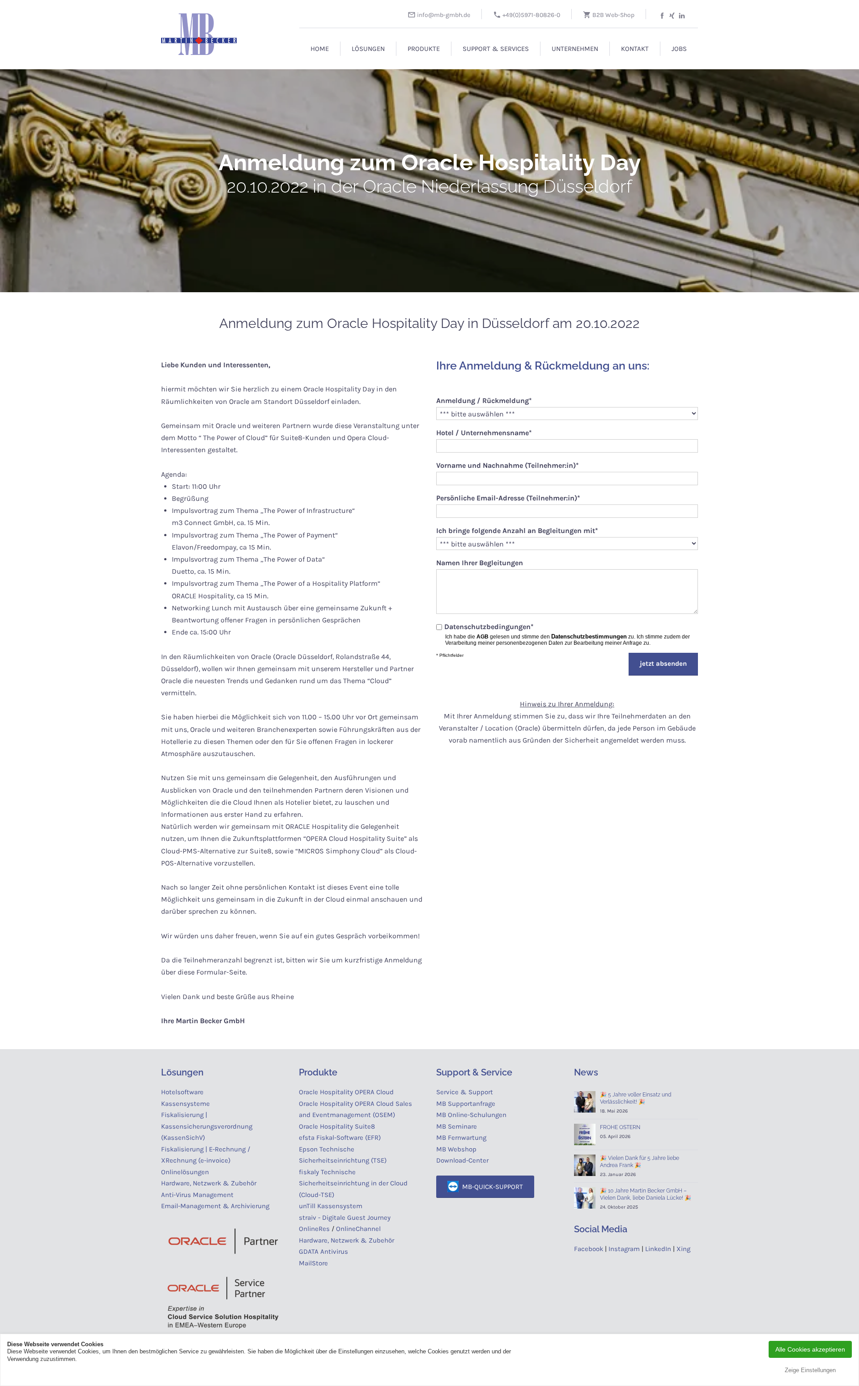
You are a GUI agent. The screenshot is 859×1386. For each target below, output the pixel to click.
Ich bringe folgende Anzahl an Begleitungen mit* (517, 530)
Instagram (624, 1249)
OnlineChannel (358, 1229)
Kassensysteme (185, 1104)
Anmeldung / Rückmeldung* (484, 400)
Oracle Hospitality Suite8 (337, 1126)
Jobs (679, 49)
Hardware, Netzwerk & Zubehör (208, 1183)
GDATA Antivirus (323, 1251)
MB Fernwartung (461, 1138)
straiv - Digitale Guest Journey (345, 1218)
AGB (482, 637)
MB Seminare (456, 1126)
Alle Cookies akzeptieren (810, 1349)
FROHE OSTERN (620, 1127)
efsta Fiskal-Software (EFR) (340, 1138)
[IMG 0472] (584, 1165)
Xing (683, 1249)
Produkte (424, 49)
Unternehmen (575, 49)
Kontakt (635, 49)
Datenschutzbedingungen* (489, 626)
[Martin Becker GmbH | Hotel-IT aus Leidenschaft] (214, 29)
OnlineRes (314, 1229)
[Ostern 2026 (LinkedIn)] (584, 1134)
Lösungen (368, 49)
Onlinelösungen (185, 1172)
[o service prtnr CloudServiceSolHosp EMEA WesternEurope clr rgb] (223, 1302)
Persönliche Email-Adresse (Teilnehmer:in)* (508, 498)
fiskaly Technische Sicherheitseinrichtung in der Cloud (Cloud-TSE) (353, 1183)
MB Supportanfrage (465, 1104)
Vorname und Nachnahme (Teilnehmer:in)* (507, 465)
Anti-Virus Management (198, 1195)
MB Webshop (456, 1149)
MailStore (313, 1263)
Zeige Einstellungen (810, 1370)
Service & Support (464, 1092)
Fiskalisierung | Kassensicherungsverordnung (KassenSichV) (206, 1126)
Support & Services (496, 49)
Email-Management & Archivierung (217, 1206)
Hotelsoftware (182, 1092)
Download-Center (462, 1160)
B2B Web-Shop (612, 15)
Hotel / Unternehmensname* (484, 432)
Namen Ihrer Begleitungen (479, 563)
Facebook (588, 1249)
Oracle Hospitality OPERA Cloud (346, 1092)
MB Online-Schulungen (471, 1115)
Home (319, 49)
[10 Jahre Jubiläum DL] (584, 1198)
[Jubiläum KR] (584, 1102)
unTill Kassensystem (330, 1206)
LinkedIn (658, 1249)
